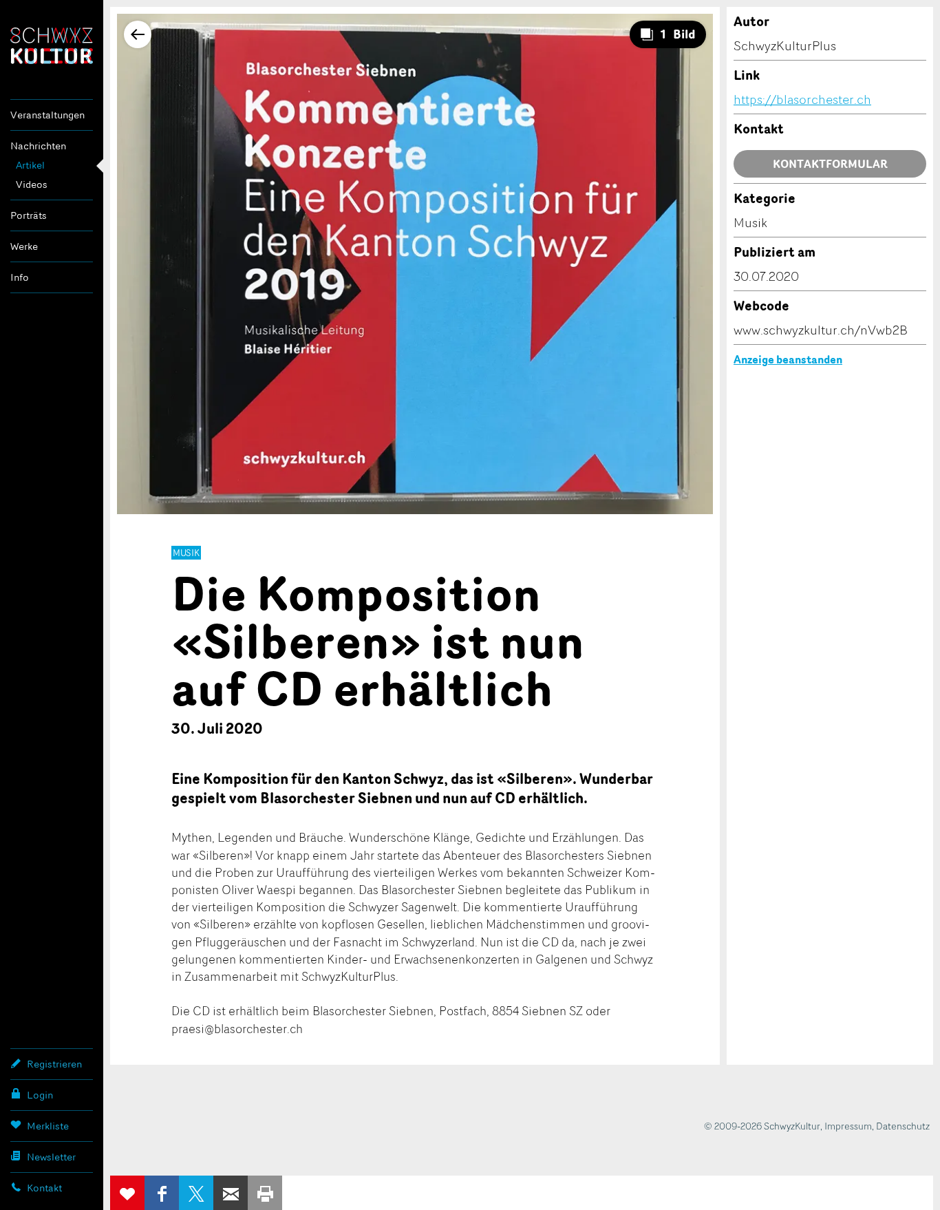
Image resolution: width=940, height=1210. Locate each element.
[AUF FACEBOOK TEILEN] (162, 1193)
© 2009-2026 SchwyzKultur (762, 1125)
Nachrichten (38, 145)
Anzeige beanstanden (788, 359)
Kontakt (44, 1187)
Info (19, 277)
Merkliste (48, 1125)
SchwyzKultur (51, 45)
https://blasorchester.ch (802, 99)
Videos (31, 184)
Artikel (30, 165)
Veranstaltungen (47, 114)
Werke (24, 246)
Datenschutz (903, 1125)
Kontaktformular (830, 164)
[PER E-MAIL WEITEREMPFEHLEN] (230, 1193)
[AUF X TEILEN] (196, 1193)
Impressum (848, 1125)
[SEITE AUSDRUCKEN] (265, 1193)
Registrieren (54, 1064)
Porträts (28, 215)
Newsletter (51, 1156)
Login (40, 1094)
